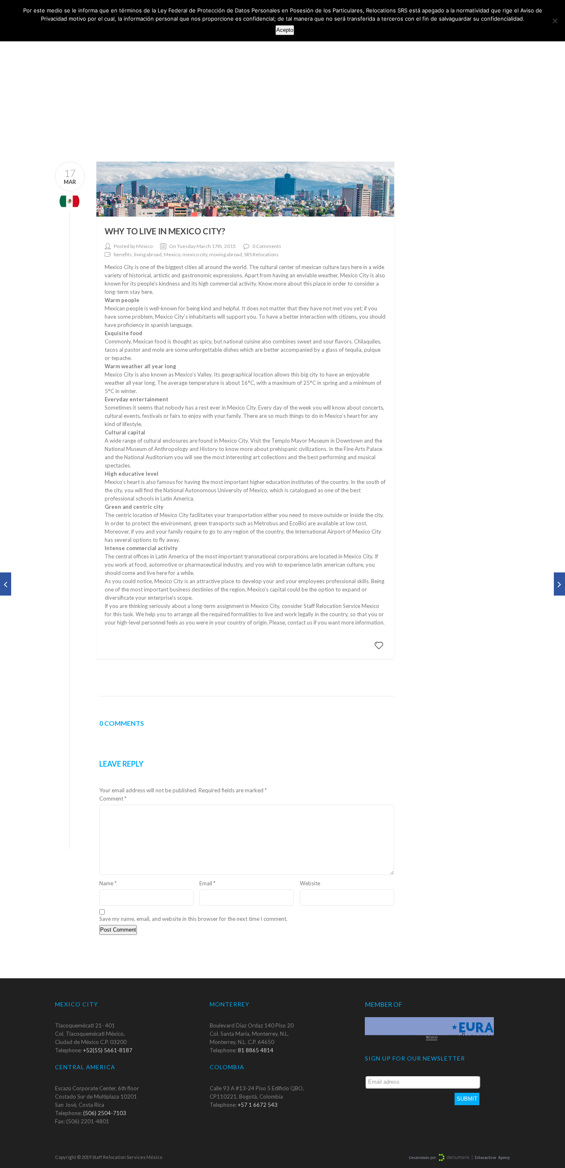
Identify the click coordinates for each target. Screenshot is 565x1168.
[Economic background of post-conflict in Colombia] (559, 584)
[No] (555, 21)
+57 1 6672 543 (258, 1104)
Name (108, 883)
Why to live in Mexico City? (165, 231)
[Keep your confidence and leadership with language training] (5, 584)
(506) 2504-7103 (104, 1113)
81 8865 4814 (255, 1050)
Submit (467, 1099)
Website (310, 883)
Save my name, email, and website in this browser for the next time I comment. (193, 918)
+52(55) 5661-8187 (107, 1050)
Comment (113, 798)
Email (207, 883)
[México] (67, 201)
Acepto (284, 30)
